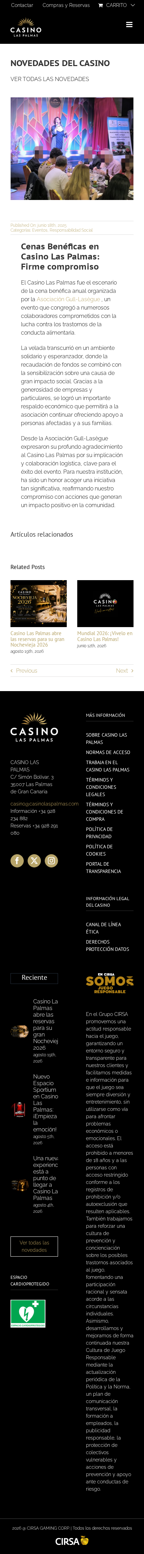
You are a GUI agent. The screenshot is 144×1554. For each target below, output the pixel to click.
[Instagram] (51, 860)
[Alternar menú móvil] (130, 24)
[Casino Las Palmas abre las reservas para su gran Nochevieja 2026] (19, 1031)
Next (122, 670)
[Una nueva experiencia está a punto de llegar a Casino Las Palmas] (19, 1185)
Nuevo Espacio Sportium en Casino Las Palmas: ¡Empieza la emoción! (45, 1103)
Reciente (34, 978)
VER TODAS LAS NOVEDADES (49, 79)
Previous (26, 670)
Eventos (40, 230)
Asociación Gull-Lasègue (68, 299)
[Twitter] (34, 860)
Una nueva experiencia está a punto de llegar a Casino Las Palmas (47, 1178)
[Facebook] (17, 860)
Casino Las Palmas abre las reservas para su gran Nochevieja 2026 (37, 639)
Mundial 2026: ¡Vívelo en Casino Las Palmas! (104, 636)
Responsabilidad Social (71, 230)
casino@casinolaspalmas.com (44, 804)
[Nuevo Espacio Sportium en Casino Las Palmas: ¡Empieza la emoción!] (19, 1110)
